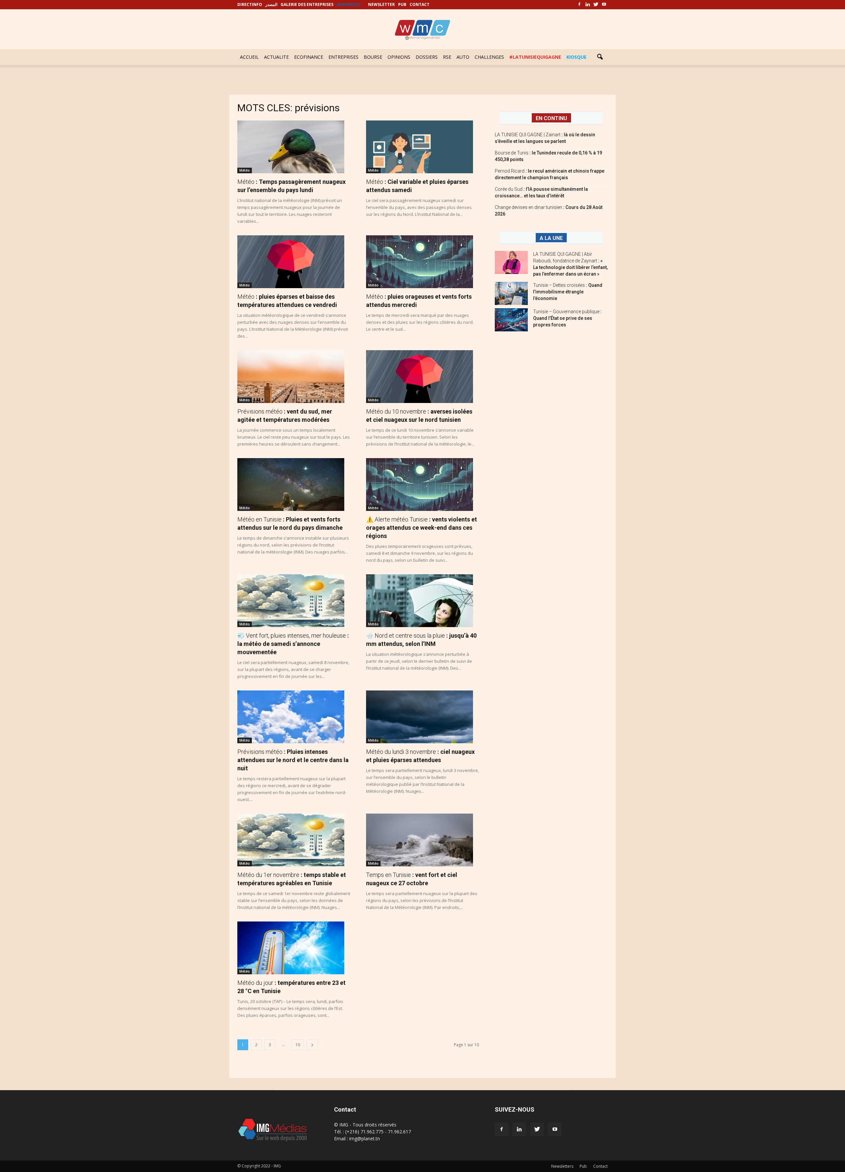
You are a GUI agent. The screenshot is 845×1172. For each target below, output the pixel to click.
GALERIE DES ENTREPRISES (307, 4)
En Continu (551, 118)
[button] (600, 57)
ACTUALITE (276, 57)
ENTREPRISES (343, 57)
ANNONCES (348, 4)
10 (297, 1045)
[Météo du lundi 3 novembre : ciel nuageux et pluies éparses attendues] (422, 716)
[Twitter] (595, 4)
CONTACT (419, 4)
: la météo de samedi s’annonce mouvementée (293, 643)
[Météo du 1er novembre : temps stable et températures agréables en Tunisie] (293, 840)
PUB (402, 4)
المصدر (271, 4)
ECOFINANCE (308, 57)
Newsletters (562, 1166)
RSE (447, 57)
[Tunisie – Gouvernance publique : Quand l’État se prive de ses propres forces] (511, 319)
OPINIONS (399, 57)
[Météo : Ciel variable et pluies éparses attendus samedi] (422, 146)
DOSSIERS (427, 57)
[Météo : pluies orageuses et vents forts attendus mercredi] (422, 261)
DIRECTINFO (249, 4)
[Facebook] (579, 4)
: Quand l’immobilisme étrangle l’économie (567, 292)
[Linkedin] (587, 4)
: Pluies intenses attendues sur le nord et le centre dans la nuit (293, 760)
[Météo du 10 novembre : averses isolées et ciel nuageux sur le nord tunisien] (422, 376)
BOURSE (373, 57)
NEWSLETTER (381, 4)
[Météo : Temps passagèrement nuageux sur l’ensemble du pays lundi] (293, 146)
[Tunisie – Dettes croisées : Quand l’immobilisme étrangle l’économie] (511, 293)
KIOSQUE (576, 57)
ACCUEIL (249, 57)
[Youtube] (604, 4)
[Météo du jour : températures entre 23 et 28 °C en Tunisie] (293, 947)
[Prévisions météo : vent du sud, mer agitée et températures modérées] (293, 376)
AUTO (462, 57)
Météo (244, 170)
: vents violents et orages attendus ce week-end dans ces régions (421, 527)
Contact (600, 1166)
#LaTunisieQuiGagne (535, 57)
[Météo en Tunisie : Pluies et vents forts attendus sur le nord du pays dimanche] (293, 484)
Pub (583, 1166)
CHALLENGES (489, 57)
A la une (551, 238)
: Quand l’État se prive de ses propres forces (567, 318)
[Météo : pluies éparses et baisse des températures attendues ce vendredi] (293, 261)
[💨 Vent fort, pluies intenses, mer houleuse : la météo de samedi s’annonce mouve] (293, 600)
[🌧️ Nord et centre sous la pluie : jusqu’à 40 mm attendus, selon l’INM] (422, 600)
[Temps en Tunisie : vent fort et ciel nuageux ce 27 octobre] (422, 840)
